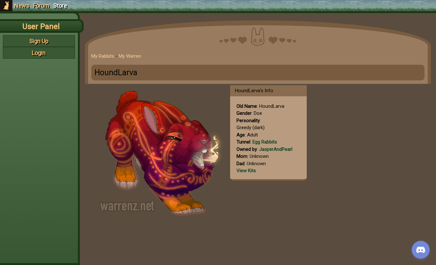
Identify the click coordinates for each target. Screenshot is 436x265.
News (21, 5)
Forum (41, 5)
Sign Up (39, 41)
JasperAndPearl (275, 149)
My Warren (130, 56)
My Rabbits (102, 56)
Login (39, 52)
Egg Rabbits (264, 142)
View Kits (246, 170)
